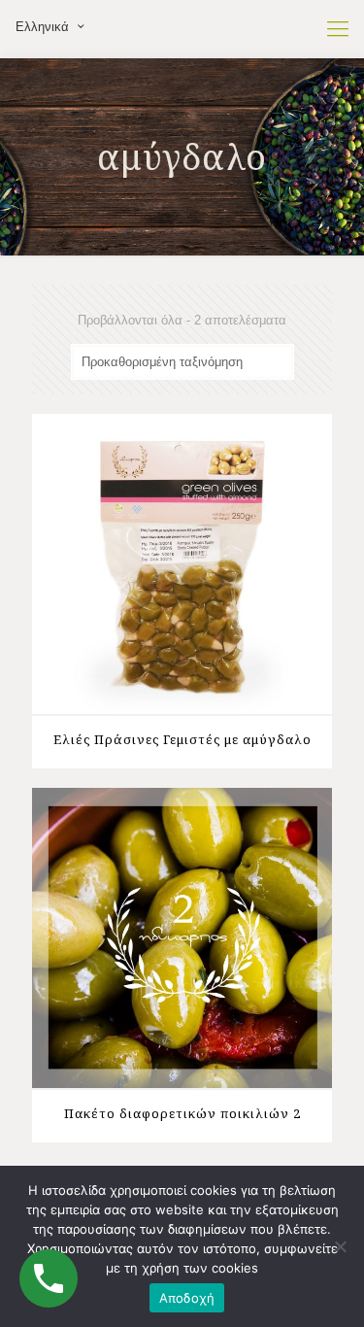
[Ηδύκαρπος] (182, 29)
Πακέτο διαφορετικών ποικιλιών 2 (182, 1113)
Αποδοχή (187, 1298)
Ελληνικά (42, 26)
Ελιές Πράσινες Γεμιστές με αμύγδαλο (182, 739)
